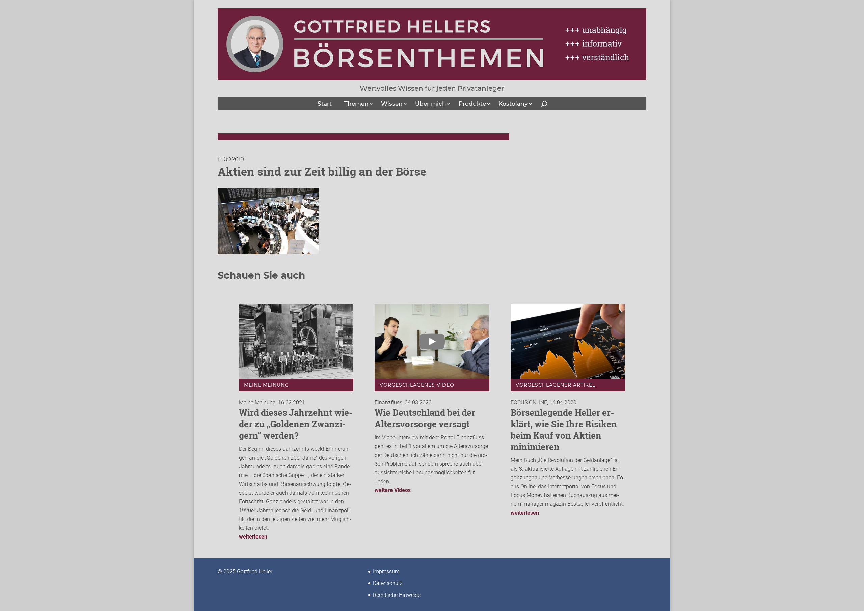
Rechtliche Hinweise (397, 595)
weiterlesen (253, 536)
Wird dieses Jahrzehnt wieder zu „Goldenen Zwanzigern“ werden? (295, 424)
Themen (356, 103)
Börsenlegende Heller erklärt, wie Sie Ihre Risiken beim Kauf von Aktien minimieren (564, 429)
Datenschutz (388, 583)
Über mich (430, 103)
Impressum (386, 571)
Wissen (392, 103)
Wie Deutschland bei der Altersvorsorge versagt (425, 418)
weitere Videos (393, 490)
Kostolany (513, 103)
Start (325, 103)
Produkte (472, 103)
